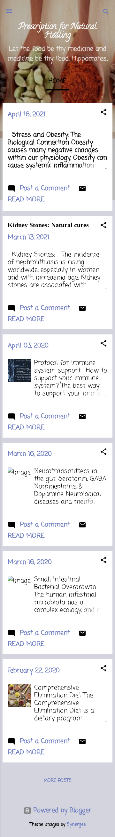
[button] (103, 113)
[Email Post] (82, 191)
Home (57, 81)
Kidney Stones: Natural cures (48, 224)
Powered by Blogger (61, 810)
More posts (58, 780)
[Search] (106, 13)
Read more (26, 199)
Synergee (76, 824)
